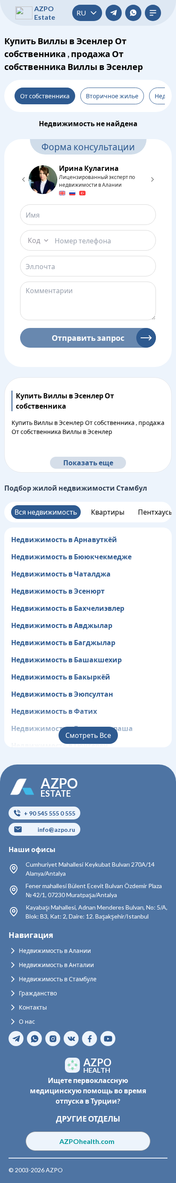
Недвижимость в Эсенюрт (58, 591)
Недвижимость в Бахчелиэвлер (67, 608)
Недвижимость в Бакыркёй (60, 677)
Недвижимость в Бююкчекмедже (71, 556)
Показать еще (88, 462)
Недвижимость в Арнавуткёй (64, 539)
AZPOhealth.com (88, 1141)
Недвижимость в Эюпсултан (62, 694)
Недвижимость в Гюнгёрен (59, 745)
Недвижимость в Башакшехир (66, 659)
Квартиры (107, 512)
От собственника (45, 96)
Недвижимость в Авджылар (61, 625)
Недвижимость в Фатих (54, 711)
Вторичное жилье (112, 96)
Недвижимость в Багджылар (63, 642)
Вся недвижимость (46, 512)
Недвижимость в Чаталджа (61, 574)
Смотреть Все (88, 735)
